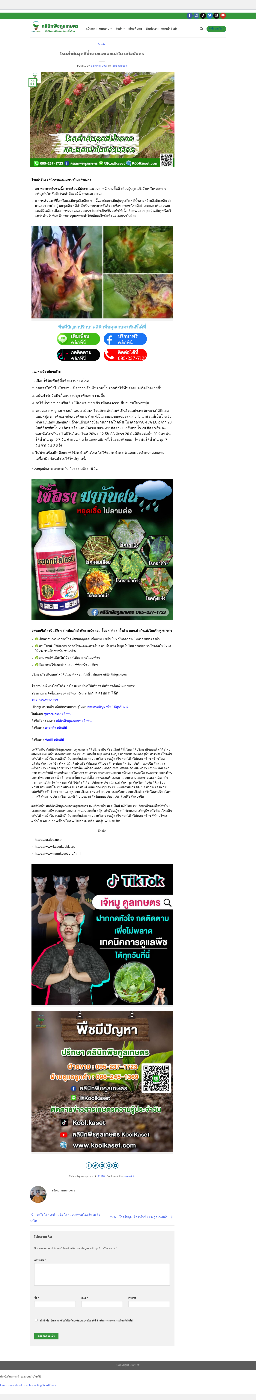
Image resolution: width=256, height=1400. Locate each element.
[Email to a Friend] (102, 1165)
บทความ (104, 29)
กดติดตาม (81, 352)
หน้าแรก (91, 29)
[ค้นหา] (201, 28)
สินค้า (118, 29)
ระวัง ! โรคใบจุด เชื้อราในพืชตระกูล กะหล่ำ (139, 1217)
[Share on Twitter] (95, 1165)
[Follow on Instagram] (196, 16)
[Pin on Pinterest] (109, 1165)
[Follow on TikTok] (203, 16)
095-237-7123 (132, 358)
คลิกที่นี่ (78, 342)
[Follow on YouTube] (223, 16)
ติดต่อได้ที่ (128, 352)
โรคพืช (102, 44)
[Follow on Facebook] (190, 16)
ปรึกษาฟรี (128, 336)
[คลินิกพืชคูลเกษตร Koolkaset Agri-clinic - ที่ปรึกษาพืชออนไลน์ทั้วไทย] (55, 28)
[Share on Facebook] (89, 1165)
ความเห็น (40, 1260)
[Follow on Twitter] (210, 16)
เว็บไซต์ (132, 1298)
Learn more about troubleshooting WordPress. (28, 1385)
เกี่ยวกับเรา (135, 29)
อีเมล (84, 1298)
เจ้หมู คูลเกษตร (119, 66)
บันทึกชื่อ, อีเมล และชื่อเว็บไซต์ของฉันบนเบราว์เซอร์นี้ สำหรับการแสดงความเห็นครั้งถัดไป (86, 1320)
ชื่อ (36, 1298)
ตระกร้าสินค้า (169, 29)
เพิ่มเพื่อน (80, 336)
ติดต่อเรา (151, 29)
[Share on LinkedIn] (115, 1165)
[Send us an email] (216, 16)
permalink (129, 1176)
